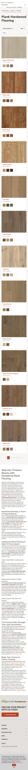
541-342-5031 (4, 4)
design (14, 547)
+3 (15, 414)
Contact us (19, 690)
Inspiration (4, 728)
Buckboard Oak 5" (7, 164)
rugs (5, 550)
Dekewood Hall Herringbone (10, 373)
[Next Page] (22, 457)
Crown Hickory (7, 234)
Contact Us (5, 739)
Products (4, 725)
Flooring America (5, 10)
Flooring (12, 10)
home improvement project (15, 662)
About (3, 735)
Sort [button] (22, 28)
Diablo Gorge (6, 443)
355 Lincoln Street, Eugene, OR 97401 (9, 746)
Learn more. (19, 762)
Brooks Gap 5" (6, 129)
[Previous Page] (5, 457)
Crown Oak (6, 269)
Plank (4, 32)
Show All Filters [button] (7, 28)
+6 (15, 449)
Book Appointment (11, 714)
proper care (21, 628)
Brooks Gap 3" (6, 95)
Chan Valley (6, 199)
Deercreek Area (7, 304)
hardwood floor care (16, 654)
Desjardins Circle (7, 408)
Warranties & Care (7, 732)
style (23, 565)
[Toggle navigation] (25, 4)
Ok (14, 765)
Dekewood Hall (7, 339)
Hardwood (18, 10)
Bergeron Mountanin (8, 60)
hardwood (19, 526)
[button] (6, 32)
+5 (15, 274)
